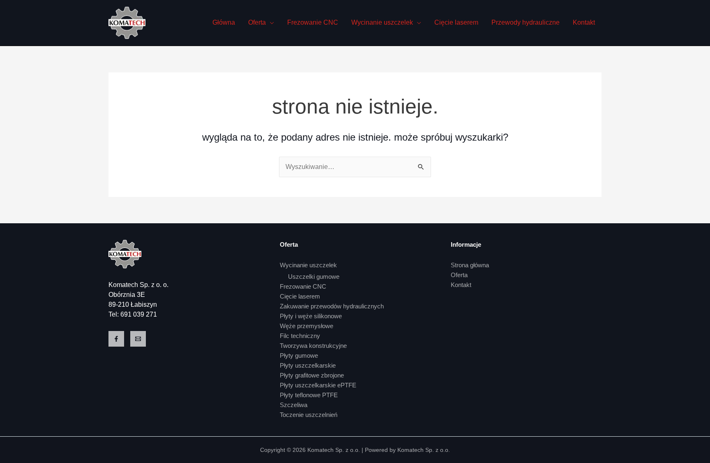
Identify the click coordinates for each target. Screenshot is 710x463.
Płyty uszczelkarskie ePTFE (318, 385)
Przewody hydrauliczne (525, 22)
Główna (223, 22)
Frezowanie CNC (312, 22)
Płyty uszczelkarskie (308, 365)
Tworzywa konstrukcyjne (313, 345)
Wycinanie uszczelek (382, 22)
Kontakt (584, 22)
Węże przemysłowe (306, 325)
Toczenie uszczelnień (308, 414)
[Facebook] (116, 339)
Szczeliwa (293, 404)
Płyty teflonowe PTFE (309, 394)
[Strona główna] (124, 253)
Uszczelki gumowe (313, 276)
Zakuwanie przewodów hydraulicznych (332, 306)
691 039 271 (138, 314)
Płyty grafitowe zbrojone (312, 375)
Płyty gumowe (299, 355)
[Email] (138, 339)
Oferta (257, 22)
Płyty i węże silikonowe (311, 316)
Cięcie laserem (456, 22)
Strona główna (470, 265)
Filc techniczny (300, 335)
